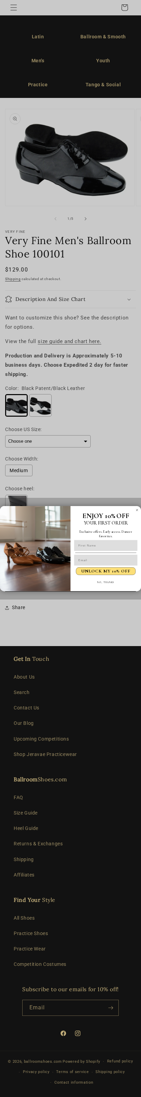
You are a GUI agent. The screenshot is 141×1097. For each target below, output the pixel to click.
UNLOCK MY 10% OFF (105, 571)
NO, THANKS (105, 582)
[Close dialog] (137, 510)
